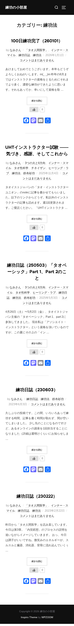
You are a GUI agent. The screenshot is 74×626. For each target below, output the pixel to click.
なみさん (15, 50)
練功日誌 (24, 55)
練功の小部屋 (16, 7)
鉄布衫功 (29, 173)
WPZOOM (47, 617)
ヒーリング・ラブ (44, 292)
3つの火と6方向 (35, 163)
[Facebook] (26, 121)
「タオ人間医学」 (36, 50)
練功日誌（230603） (37, 389)
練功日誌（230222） (37, 496)
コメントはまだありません (37, 60)
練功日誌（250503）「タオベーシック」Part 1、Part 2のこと (37, 272)
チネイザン (38, 168)
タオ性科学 (21, 168)
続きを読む (39, 100)
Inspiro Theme (29, 617)
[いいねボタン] (33, 109)
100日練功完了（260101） (37, 41)
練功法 (37, 55)
